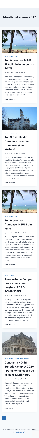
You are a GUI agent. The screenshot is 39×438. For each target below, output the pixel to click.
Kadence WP (21, 432)
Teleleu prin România (22, 358)
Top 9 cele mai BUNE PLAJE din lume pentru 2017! (19, 64)
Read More (10, 99)
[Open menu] (35, 3)
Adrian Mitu (9, 72)
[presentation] (19, 41)
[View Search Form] (4, 4)
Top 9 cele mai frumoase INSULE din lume (18, 224)
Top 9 (16, 56)
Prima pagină (9, 56)
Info (16, 275)
